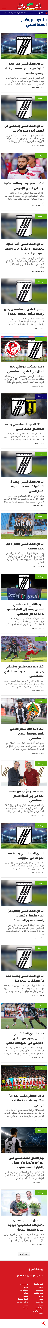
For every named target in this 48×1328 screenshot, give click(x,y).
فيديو (26, 1305)
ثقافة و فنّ (24, 1290)
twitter (34, 1275)
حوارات (40, 1296)
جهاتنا (26, 1293)
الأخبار (41, 13)
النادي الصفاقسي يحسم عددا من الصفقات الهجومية (24, 978)
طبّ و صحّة (39, 1302)
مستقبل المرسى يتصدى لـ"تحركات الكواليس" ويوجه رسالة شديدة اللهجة (26, 1225)
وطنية (26, 1287)
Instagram (17, 1275)
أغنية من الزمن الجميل (38, 1312)
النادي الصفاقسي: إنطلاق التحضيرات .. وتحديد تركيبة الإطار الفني (27, 486)
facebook (31, 1275)
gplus (24, 1275)
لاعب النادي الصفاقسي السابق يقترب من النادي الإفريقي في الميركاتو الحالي (25, 1038)
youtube (20, 1275)
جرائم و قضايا (38, 1293)
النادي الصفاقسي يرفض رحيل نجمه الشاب (25, 546)
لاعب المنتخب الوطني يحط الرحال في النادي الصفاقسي (25, 369)
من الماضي (39, 1308)
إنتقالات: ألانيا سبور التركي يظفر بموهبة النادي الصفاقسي (27, 733)
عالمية (41, 1305)
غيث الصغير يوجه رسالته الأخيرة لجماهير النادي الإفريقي (24, 186)
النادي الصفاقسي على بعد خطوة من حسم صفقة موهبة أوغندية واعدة (24, 68)
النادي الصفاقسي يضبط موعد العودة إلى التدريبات (24, 856)
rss (27, 1275)
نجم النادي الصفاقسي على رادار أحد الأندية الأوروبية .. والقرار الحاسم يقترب (26, 1162)
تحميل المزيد (24, 1254)
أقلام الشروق (38, 1284)
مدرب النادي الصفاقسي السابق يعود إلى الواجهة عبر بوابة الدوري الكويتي (25, 609)
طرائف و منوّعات (22, 1302)
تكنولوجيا (39, 1290)
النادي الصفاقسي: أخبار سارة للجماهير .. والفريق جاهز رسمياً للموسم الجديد (24, 248)
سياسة (25, 1308)
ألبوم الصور (24, 1284)
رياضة (40, 36)
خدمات (25, 1296)
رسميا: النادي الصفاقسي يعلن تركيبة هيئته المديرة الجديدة (24, 311)
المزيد (4, 7)
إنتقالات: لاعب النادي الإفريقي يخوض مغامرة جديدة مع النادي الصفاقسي (24, 671)
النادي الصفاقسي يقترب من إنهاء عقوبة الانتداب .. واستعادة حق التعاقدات (26, 915)
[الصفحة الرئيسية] (29, 5)
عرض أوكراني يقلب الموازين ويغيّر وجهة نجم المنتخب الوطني (26, 1100)
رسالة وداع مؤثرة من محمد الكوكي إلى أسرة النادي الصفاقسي (26, 795)
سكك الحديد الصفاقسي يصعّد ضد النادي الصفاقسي (24, 426)
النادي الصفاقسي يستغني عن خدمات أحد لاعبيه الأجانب (24, 128)
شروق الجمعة (23, 1299)
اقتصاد (41, 1287)
